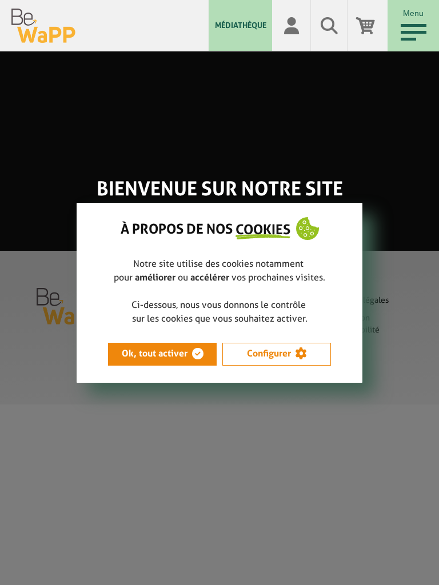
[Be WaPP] (110, 26)
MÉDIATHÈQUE (240, 25)
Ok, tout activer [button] (154, 353)
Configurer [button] (269, 353)
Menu (413, 13)
